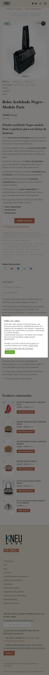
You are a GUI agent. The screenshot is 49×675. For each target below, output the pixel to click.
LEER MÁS (33, 345)
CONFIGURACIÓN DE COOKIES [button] (19, 349)
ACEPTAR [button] (9, 352)
